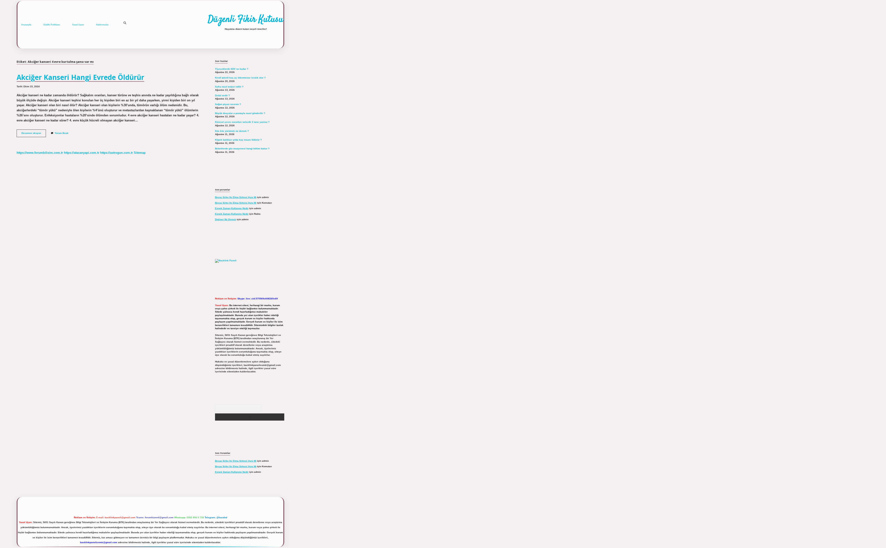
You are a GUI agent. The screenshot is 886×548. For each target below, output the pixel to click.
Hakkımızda (102, 24)
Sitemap (140, 152)
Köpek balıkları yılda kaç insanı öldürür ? (238, 140)
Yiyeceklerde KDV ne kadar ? (231, 69)
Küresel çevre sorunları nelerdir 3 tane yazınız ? (242, 122)
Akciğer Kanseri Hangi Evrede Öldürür (80, 77)
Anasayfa (26, 24)
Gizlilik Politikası (51, 24)
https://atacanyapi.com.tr (81, 152)
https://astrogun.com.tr (116, 152)
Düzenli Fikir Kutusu (245, 19)
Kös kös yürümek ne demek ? (232, 131)
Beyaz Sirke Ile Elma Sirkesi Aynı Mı (235, 197)
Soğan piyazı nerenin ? (228, 104)
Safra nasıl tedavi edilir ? (229, 86)
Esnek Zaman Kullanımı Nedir (231, 208)
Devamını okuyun (33, 134)
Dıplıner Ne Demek (225, 219)
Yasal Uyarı (78, 24)
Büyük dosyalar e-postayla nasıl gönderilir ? (240, 113)
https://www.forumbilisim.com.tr (40, 152)
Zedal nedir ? (222, 95)
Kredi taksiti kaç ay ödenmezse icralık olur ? (240, 77)
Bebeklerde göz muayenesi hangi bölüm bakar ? (242, 148)
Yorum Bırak (62, 133)
